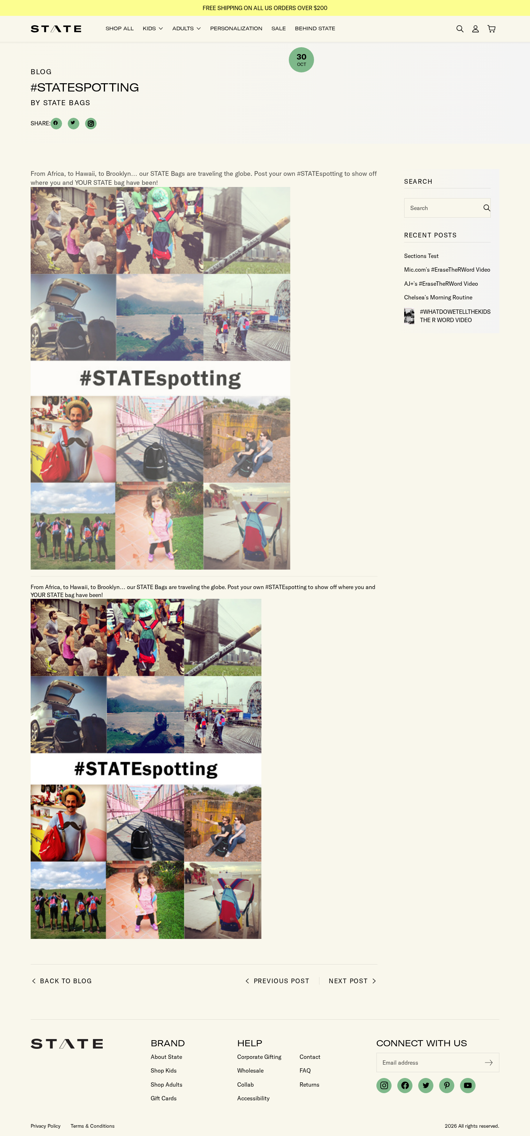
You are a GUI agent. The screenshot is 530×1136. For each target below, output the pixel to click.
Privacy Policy (46, 1126)
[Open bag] (491, 28)
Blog (41, 71)
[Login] (475, 28)
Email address (400, 1062)
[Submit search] (486, 207)
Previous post (281, 981)
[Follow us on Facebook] (404, 1085)
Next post (348, 981)
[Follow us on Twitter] (425, 1085)
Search (419, 208)
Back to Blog (66, 981)
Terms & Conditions (93, 1126)
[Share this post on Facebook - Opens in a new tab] (56, 123)
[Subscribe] (489, 1062)
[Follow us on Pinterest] (446, 1085)
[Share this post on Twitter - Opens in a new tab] (73, 123)
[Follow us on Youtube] (467, 1085)
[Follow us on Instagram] (384, 1085)
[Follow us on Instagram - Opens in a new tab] (91, 123)
